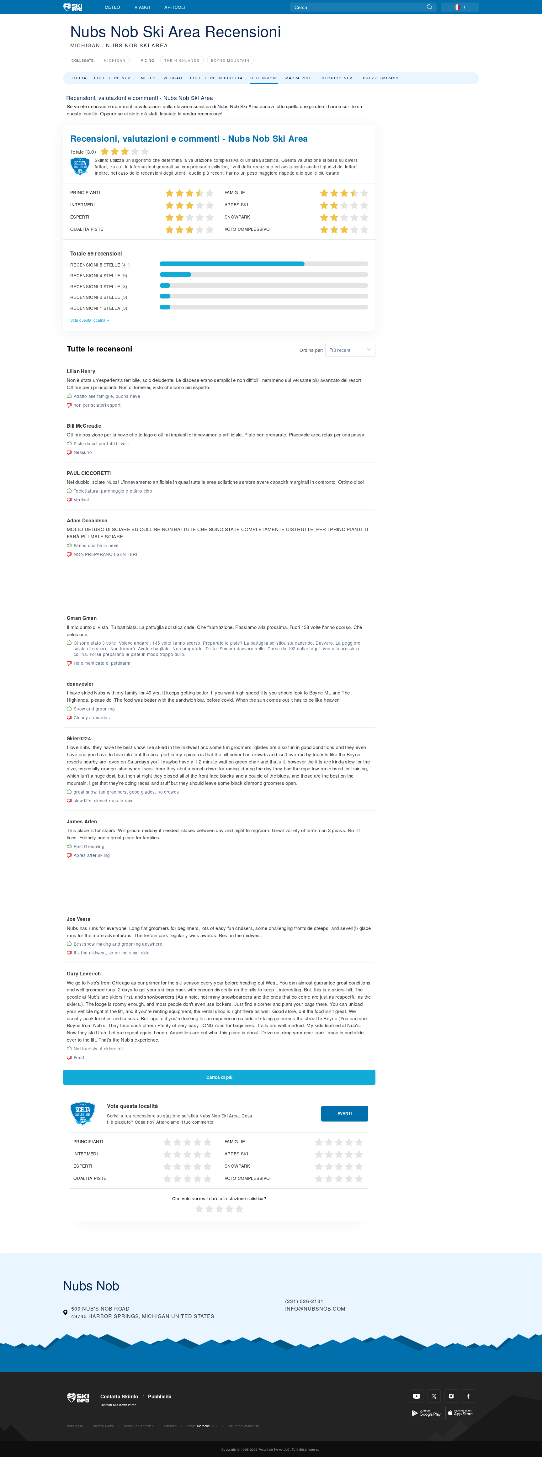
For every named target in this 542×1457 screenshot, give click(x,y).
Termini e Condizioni (139, 1425)
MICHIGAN (85, 45)
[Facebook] (468, 1396)
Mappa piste (299, 77)
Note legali (75, 1425)
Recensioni (264, 77)
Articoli (174, 7)
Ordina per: (311, 350)
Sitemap (170, 1425)
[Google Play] (426, 1412)
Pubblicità (160, 1396)
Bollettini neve (113, 77)
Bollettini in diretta (216, 77)
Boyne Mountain (230, 60)
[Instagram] (451, 1396)
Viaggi (142, 7)
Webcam (173, 77)
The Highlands (182, 60)
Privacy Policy (103, 1425)
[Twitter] (434, 1396)
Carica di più (219, 1077)
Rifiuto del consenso (243, 1425)
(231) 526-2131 (304, 1301)
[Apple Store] (460, 1412)
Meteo (112, 7)
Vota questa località (87, 320)
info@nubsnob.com (315, 1308)
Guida (79, 77)
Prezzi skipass (381, 77)
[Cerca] (429, 7)
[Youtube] (416, 1396)
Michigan (115, 60)
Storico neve (338, 77)
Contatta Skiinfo (119, 1396)
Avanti (344, 1113)
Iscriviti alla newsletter (118, 1404)
